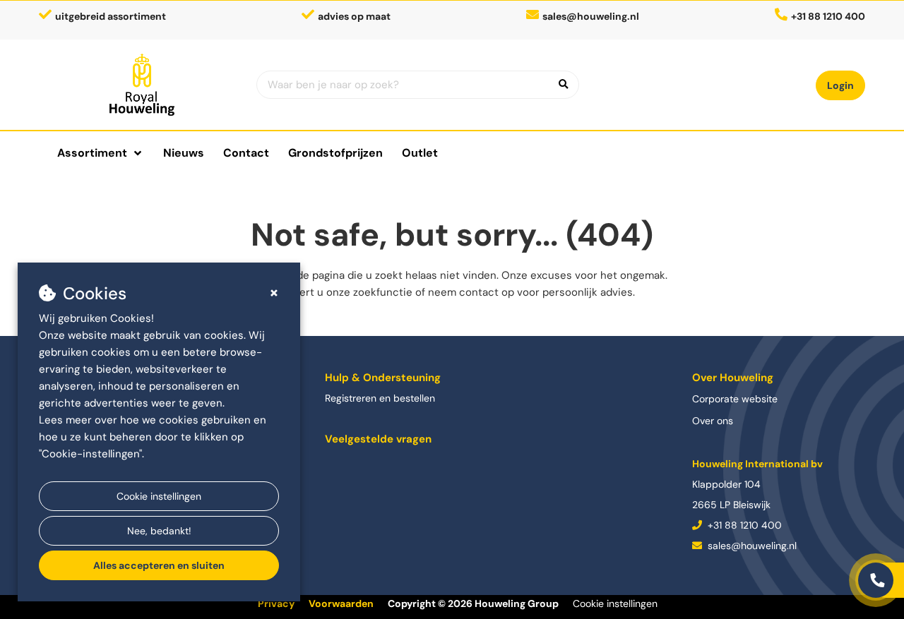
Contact (246, 152)
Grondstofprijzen (335, 152)
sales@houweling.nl (590, 16)
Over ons (712, 420)
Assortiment (92, 152)
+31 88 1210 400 (743, 525)
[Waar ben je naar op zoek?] (563, 85)
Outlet (420, 152)
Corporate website (735, 398)
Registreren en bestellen (380, 398)
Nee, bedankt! (159, 530)
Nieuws (183, 152)
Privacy (276, 603)
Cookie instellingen (159, 496)
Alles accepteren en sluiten (159, 565)
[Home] (142, 85)
